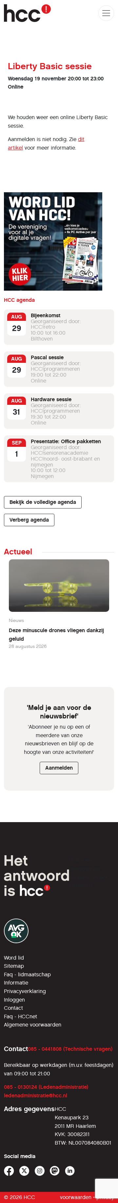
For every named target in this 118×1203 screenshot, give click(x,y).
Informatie (16, 983)
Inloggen (14, 1000)
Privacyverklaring (25, 991)
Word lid (14, 958)
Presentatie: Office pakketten (66, 441)
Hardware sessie (51, 399)
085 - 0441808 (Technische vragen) (70, 1049)
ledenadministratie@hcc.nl (35, 1095)
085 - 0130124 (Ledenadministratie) (46, 1087)
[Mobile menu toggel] (106, 13)
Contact (13, 1008)
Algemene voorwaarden (32, 1025)
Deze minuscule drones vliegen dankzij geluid (56, 634)
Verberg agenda (29, 520)
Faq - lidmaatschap (27, 974)
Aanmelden (59, 768)
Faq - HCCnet (20, 1016)
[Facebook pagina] (9, 1171)
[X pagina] (24, 1171)
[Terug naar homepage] (27, 13)
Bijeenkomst (45, 315)
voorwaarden (75, 1197)
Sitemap (14, 966)
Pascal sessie (47, 357)
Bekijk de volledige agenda (43, 502)
